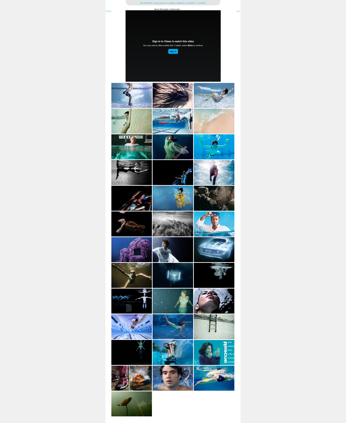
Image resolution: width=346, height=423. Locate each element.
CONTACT (191, 3)
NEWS (172, 3)
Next (238, 11)
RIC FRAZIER (146, 3)
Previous (108, 11)
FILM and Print (160, 3)
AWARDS (180, 3)
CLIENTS (202, 3)
